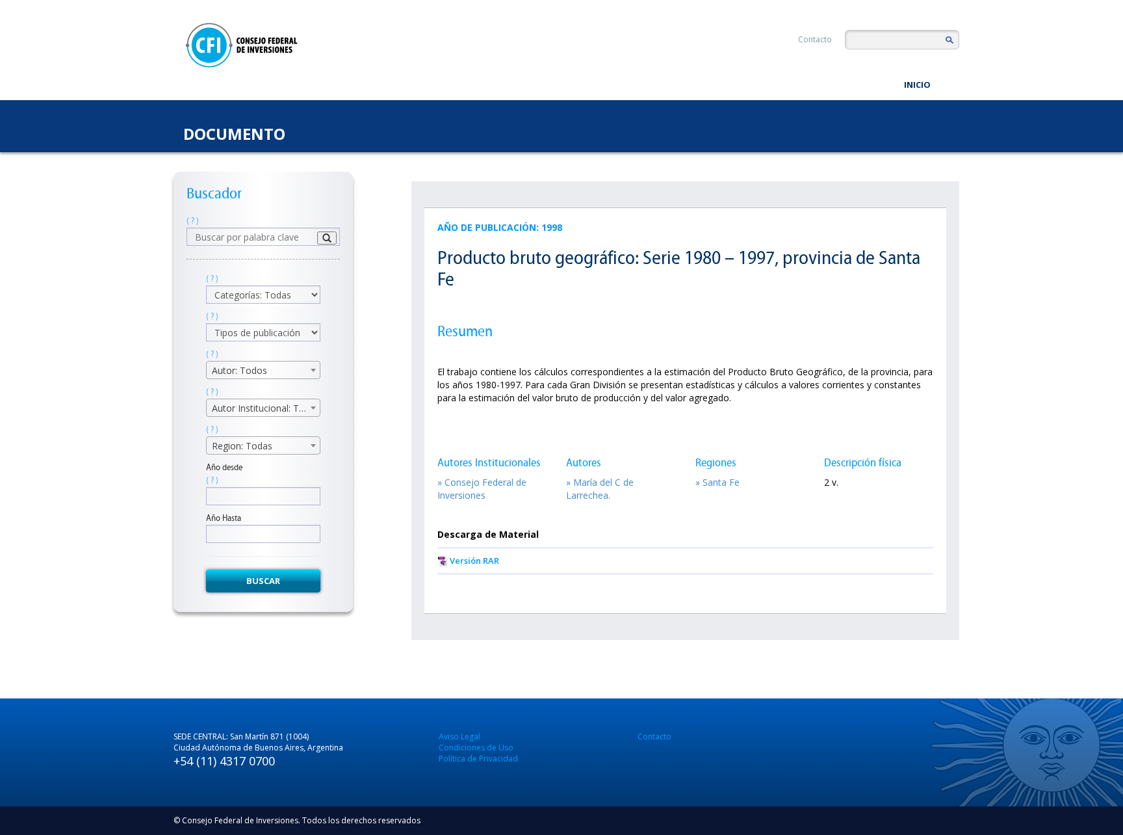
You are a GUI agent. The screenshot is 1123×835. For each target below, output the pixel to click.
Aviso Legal (459, 736)
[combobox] (263, 370)
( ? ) (193, 220)
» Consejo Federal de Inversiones (481, 488)
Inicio (917, 84)
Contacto (815, 39)
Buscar (263, 581)
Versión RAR (474, 560)
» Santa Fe (717, 482)
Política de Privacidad (478, 758)
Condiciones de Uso (476, 747)
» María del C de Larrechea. (600, 488)
